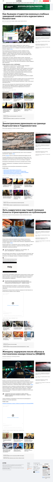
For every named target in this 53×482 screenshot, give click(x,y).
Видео (17, 430)
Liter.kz (13, 153)
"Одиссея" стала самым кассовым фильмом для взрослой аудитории (13, 202)
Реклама (28, 465)
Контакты (28, 467)
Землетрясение (5, 175)
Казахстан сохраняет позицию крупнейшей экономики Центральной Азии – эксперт (16, 346)
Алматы (15, 430)
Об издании (28, 464)
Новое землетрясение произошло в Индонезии (12, 173)
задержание (4, 430)
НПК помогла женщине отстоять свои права (10, 344)
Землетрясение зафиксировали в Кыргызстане (42, 34)
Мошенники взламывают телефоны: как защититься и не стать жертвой (14, 118)
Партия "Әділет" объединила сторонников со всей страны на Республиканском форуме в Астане (43, 38)
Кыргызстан (13, 175)
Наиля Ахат (4, 216)
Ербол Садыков (4, 358)
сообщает (7, 155)
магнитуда (20, 175)
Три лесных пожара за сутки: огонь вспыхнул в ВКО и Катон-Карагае (13, 455)
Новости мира (38, 32)
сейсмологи (17, 175)
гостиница (20, 430)
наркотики (8, 430)
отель (23, 430)
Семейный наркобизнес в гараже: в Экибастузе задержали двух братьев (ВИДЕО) (17, 403)
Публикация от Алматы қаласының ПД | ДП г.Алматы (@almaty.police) (13, 315)
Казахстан (11, 430)
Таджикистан (9, 175)
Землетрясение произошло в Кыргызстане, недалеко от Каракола (16, 172)
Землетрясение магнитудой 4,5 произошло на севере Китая (15, 171)
